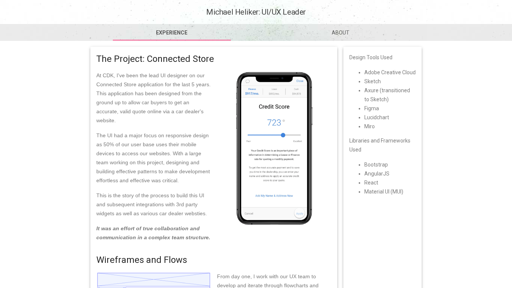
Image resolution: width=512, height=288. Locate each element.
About (340, 33)
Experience (171, 33)
